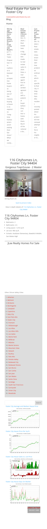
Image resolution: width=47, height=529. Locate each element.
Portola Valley (13, 359)
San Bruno (12, 368)
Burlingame (12, 306)
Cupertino (11, 311)
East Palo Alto (12, 317)
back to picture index (23, 203)
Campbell (11, 309)
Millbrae (11, 340)
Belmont (11, 300)
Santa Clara (12, 379)
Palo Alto (11, 357)
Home (9, 23)
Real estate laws (23, 45)
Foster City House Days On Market (18, 482)
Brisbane (11, 303)
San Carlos (12, 371)
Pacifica (11, 354)
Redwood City (13, 362)
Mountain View (13, 348)
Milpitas (11, 342)
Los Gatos (11, 334)
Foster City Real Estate (14, 507)
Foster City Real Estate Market (17, 515)
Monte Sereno (13, 345)
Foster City (11, 320)
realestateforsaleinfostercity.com (18, 17)
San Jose (11, 373)
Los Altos (11, 328)
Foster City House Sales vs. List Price (19, 457)
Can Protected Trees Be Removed (37, 34)
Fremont (11, 323)
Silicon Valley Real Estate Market (17, 528)
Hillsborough (13, 325)
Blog (8, 19)
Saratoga (11, 382)
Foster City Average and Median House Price (22, 406)
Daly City (11, 314)
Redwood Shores (14, 365)
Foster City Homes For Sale (15, 511)
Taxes (9, 57)
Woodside (12, 393)
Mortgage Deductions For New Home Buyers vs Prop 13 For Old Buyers (10, 39)
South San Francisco (15, 385)
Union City (12, 390)
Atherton (11, 297)
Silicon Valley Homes (21, 524)
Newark (11, 351)
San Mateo (12, 376)
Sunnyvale (12, 388)
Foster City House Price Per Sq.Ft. (18, 431)
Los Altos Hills (13, 331)
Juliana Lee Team (34, 508)
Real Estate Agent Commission (23, 32)
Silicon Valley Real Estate (20, 519)
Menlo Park (12, 337)
